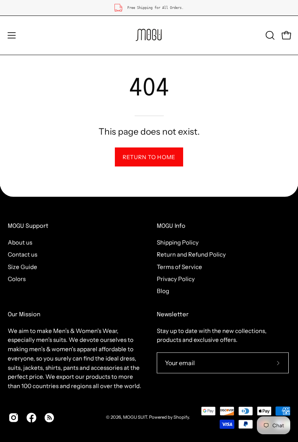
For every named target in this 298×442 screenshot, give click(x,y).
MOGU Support (28, 226)
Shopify (181, 417)
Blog (163, 291)
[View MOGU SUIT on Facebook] (31, 417)
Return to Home (149, 157)
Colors (17, 279)
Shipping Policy (178, 242)
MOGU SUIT (135, 417)
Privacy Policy (176, 279)
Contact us (22, 254)
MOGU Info (171, 226)
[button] (269, 35)
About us (20, 242)
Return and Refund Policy (191, 254)
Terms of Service (179, 266)
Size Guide (22, 266)
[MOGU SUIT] (149, 35)
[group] (149, 8)
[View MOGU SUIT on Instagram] (13, 417)
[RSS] (49, 417)
